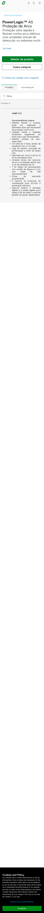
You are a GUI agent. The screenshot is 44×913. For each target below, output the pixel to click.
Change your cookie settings (22, 901)
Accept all (22, 908)
